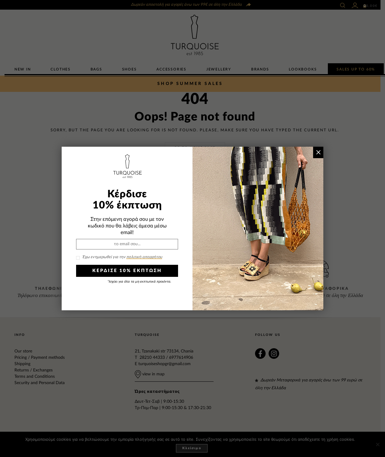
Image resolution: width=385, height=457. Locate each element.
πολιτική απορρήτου (144, 257)
